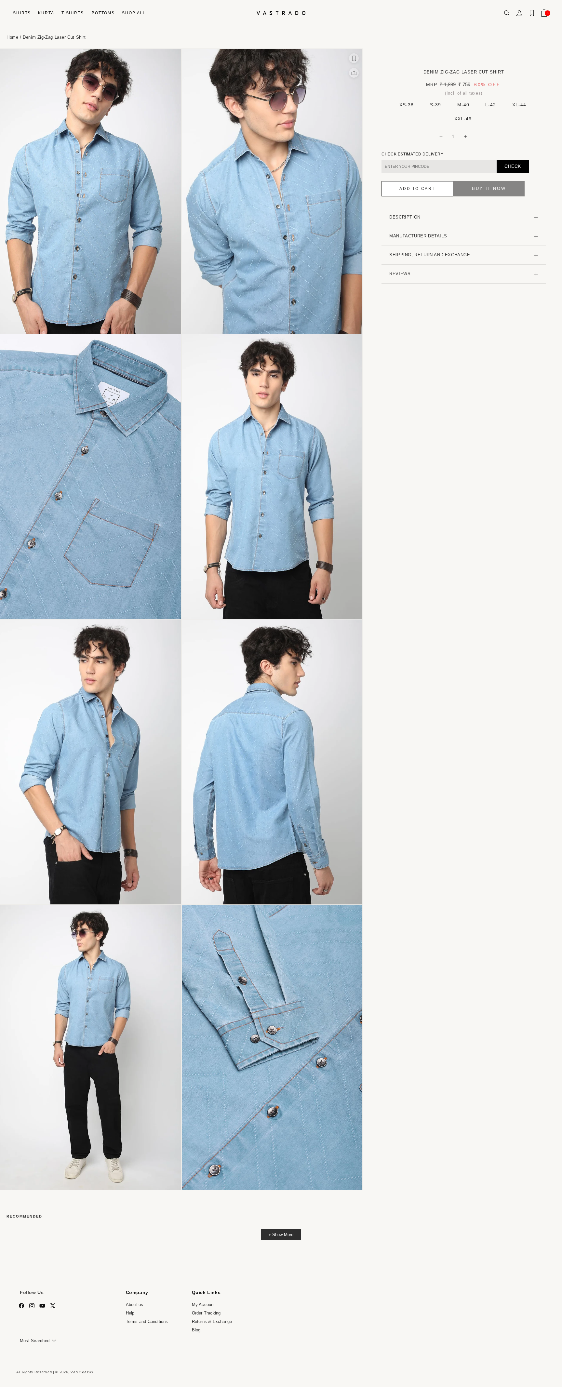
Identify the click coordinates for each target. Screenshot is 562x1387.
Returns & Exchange (212, 1321)
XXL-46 (463, 118)
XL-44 (519, 104)
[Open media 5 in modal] (90, 762)
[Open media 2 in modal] (272, 191)
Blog (196, 1329)
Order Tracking (206, 1313)
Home (12, 37)
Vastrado (82, 1372)
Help (130, 1313)
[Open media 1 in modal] (90, 191)
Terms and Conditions (147, 1321)
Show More (282, 1234)
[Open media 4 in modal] (272, 476)
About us (134, 1304)
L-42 (490, 104)
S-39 (435, 104)
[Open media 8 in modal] (272, 1047)
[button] (21, 13)
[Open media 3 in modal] (90, 476)
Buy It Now (489, 188)
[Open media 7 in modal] (90, 1047)
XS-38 (406, 104)
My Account (203, 1304)
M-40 (463, 104)
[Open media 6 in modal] (272, 762)
